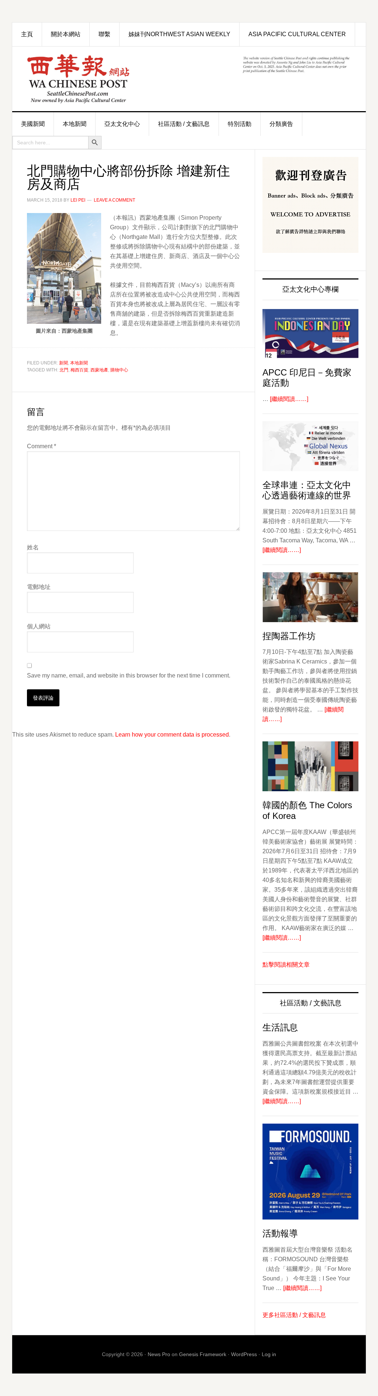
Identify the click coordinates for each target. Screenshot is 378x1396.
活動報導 (280, 1233)
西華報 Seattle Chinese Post (95, 79)
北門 (63, 370)
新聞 (63, 363)
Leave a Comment (114, 200)
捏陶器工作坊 (289, 636)
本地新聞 (79, 363)
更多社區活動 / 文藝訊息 (294, 1315)
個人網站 (39, 626)
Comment (41, 446)
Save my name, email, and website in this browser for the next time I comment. (128, 675)
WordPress (244, 1354)
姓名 (33, 547)
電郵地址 (39, 587)
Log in (269, 1354)
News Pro (159, 1354)
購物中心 (119, 370)
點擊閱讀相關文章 (286, 964)
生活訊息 (280, 1027)
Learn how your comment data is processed (172, 734)
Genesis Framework (202, 1354)
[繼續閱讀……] (289, 399)
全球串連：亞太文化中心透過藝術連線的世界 (306, 490)
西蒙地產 (99, 370)
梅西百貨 (79, 370)
